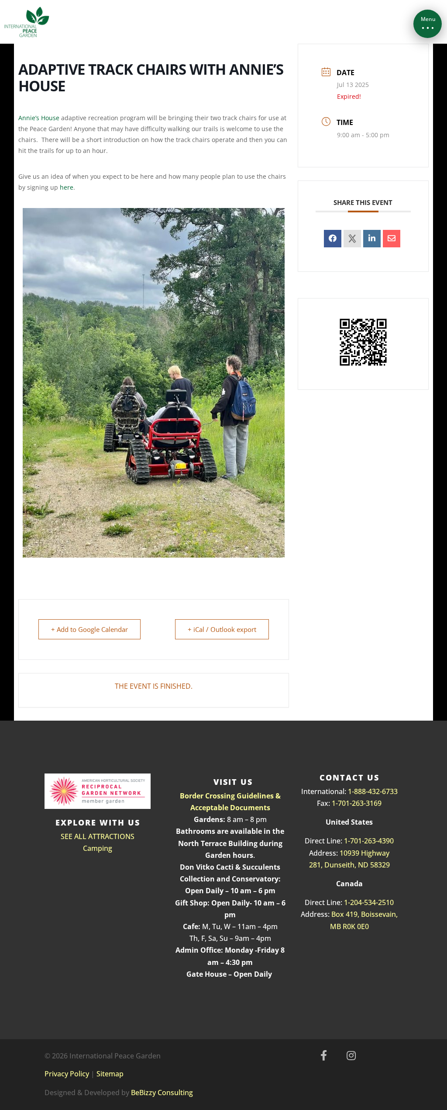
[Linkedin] (372, 238)
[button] (427, 24)
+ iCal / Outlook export (222, 629)
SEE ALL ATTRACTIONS (97, 836)
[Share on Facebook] (332, 238)
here (66, 187)
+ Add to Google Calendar (89, 629)
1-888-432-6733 (373, 791)
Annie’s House (38, 118)
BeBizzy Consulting (162, 1092)
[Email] (391, 238)
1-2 (349, 902)
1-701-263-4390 (369, 841)
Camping (97, 848)
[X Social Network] (352, 238)
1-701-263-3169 (357, 803)
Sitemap (110, 1074)
